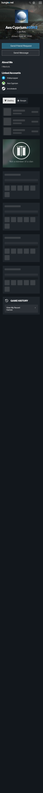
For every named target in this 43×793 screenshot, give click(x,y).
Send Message (21, 53)
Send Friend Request (21, 46)
